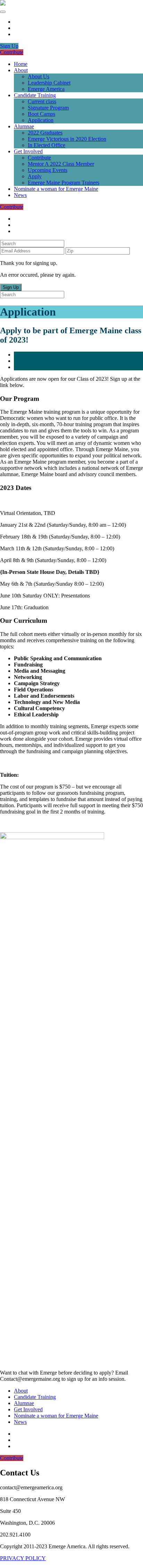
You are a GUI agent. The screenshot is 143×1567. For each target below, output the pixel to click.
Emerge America (46, 89)
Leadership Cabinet (49, 83)
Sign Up (9, 46)
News (20, 195)
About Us (38, 76)
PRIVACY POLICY (23, 1558)
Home (20, 64)
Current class (42, 101)
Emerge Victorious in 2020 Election (67, 139)
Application (40, 120)
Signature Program (48, 108)
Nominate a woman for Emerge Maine (56, 189)
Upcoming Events (47, 170)
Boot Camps (41, 114)
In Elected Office (46, 145)
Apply (35, 176)
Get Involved (28, 151)
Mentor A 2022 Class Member (61, 164)
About (21, 70)
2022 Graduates (45, 133)
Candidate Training (35, 95)
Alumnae (24, 126)
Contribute (11, 52)
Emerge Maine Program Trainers (63, 183)
